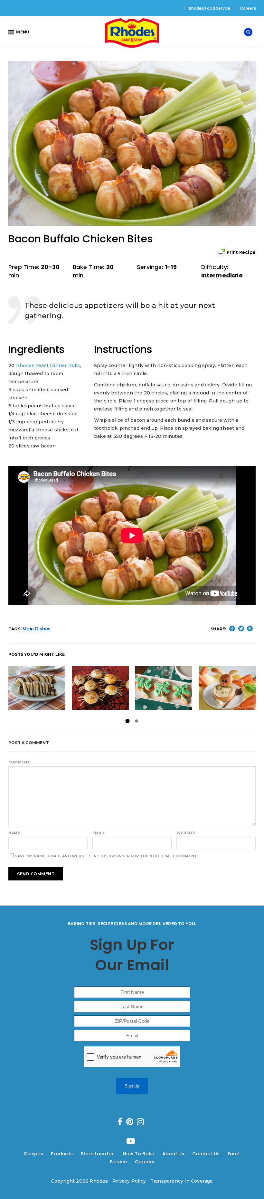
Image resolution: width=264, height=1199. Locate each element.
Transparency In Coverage (181, 1181)
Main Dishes (37, 629)
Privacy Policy (129, 1181)
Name (14, 833)
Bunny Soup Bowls (227, 688)
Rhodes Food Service (210, 8)
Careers (248, 8)
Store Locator (98, 1153)
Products (62, 1153)
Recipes (33, 1153)
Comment (19, 762)
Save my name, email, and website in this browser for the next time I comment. (106, 856)
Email (98, 833)
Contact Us (206, 1153)
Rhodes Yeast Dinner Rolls (48, 365)
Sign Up (132, 1086)
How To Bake (138, 1153)
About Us (173, 1153)
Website (186, 833)
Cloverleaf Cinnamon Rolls (175, 688)
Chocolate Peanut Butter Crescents (46, 688)
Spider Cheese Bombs (100, 688)
